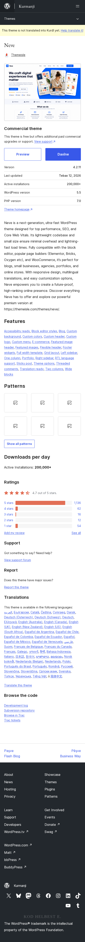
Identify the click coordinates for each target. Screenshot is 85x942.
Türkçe (9, 676)
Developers (12, 825)
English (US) (52, 627)
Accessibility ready (17, 331)
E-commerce (41, 341)
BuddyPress (15, 867)
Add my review (14, 533)
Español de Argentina (39, 631)
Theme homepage (17, 209)
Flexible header (50, 347)
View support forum (17, 560)
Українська (23, 676)
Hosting (10, 789)
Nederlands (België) (29, 661)
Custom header (54, 336)
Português (40, 666)
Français (9, 651)
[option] (15, 402)
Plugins (50, 789)
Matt (10, 852)
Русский (67, 666)
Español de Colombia (18, 636)
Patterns (51, 796)
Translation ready (32, 369)
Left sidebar (69, 352)
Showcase (52, 775)
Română (53, 666)
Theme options (44, 363)
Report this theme (16, 587)
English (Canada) (55, 622)
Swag (51, 832)
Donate (52, 825)
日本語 (19, 656)
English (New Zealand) (27, 627)
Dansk (71, 612)
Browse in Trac (14, 715)
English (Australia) (30, 622)
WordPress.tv (16, 832)
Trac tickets (12, 720)
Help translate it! (72, 30)
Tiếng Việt (39, 676)
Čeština (46, 612)
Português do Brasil (17, 666)
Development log (16, 705)
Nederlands (53, 661)
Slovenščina (29, 671)
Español (69, 636)
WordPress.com (18, 845)
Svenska (65, 671)
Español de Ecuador (48, 636)
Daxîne (63, 154)
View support (43, 141)
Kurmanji (20, 886)
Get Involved (54, 810)
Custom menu (21, 341)
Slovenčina (11, 671)
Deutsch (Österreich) (18, 617)
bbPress (12, 860)
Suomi (8, 646)
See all (76, 533)
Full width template (29, 352)
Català (35, 612)
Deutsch (68, 617)
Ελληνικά (10, 622)
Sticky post (24, 363)
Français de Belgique (28, 646)
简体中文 (56, 676)
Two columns (54, 369)
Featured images (26, 347)
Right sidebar (44, 358)
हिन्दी (42, 651)
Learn (8, 810)
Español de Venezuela (47, 641)
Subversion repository (19, 710)
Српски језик (48, 671)
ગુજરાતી (33, 651)
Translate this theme (18, 685)
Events (50, 817)
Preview (22, 154)
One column (12, 358)
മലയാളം (57, 656)
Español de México (17, 641)
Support (10, 817)
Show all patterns (19, 443)
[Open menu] (78, 6)
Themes (9, 18)
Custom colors (32, 336)
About (8, 775)
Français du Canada (58, 646)
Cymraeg (59, 612)
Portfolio (28, 358)
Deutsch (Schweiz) (48, 617)
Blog (62, 331)
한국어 (30, 656)
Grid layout (51, 352)
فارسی (68, 641)
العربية (8, 612)
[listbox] (42, 414)
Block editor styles (44, 331)
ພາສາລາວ (42, 656)
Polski (67, 661)
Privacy (9, 796)
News (8, 782)
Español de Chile (67, 631)
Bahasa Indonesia (59, 651)
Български (21, 612)
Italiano (9, 656)
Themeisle (18, 55)
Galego (22, 651)
